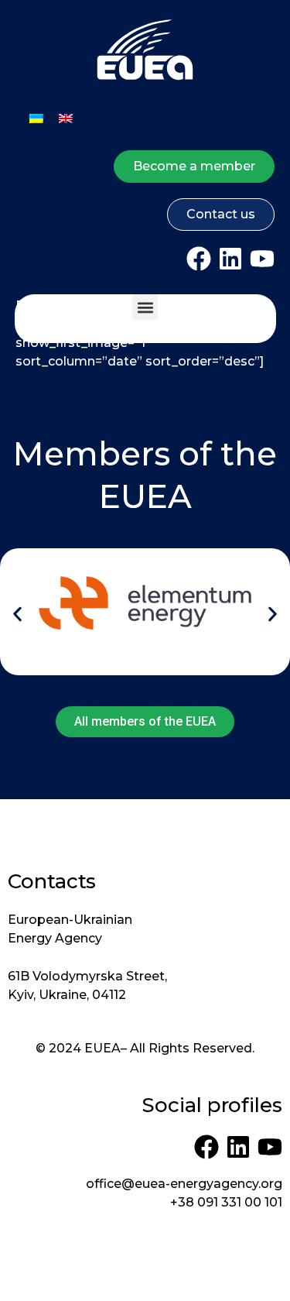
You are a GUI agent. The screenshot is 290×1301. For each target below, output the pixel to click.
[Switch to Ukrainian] (36, 118)
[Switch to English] (65, 118)
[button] (145, 307)
